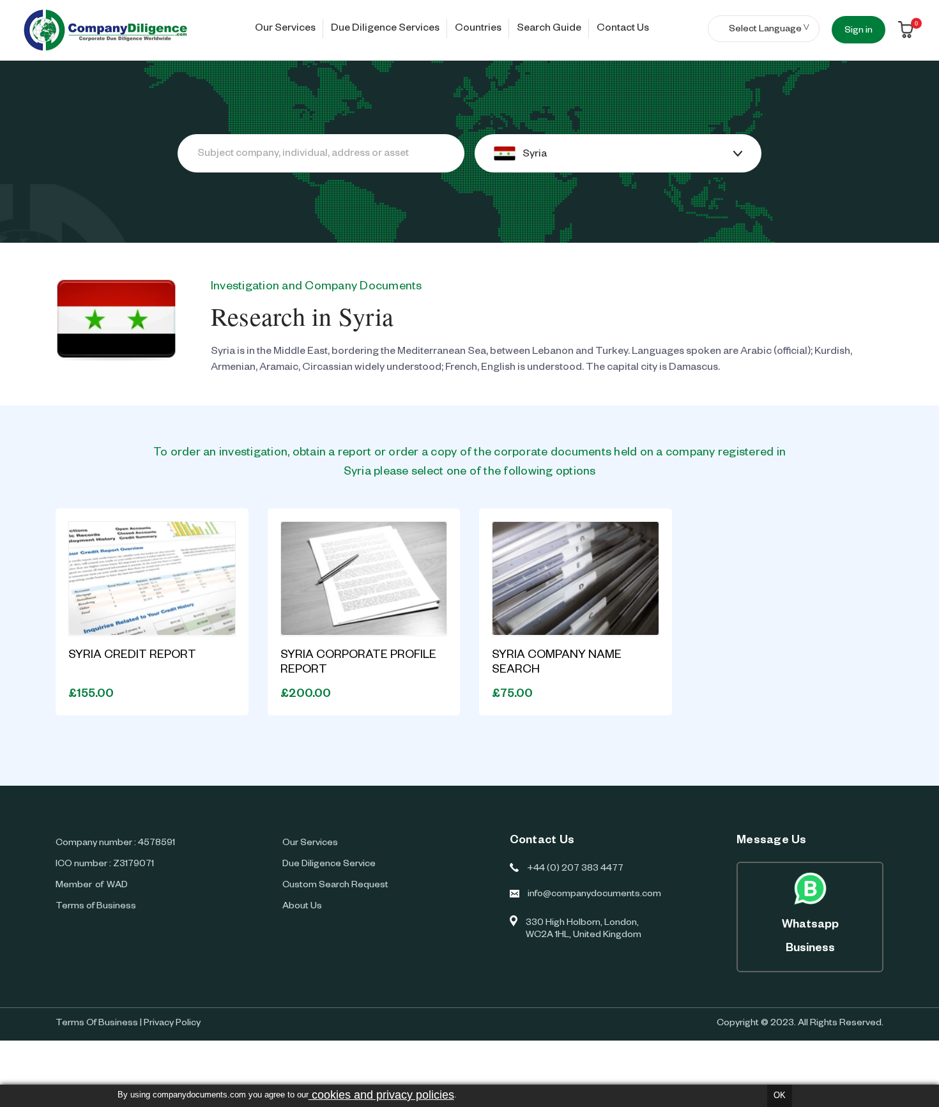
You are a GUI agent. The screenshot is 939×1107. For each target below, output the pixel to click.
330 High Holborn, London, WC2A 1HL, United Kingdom (583, 930)
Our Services (285, 29)
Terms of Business (96, 907)
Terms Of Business (97, 1024)
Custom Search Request (335, 886)
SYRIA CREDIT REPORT (132, 656)
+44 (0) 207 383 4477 (575, 869)
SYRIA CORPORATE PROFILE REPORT (358, 663)
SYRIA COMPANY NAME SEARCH (557, 663)
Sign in (858, 31)
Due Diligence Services (385, 29)
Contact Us (623, 29)
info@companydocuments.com (594, 895)
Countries (478, 29)
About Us (302, 907)
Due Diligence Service (329, 865)
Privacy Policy (172, 1024)
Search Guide (549, 29)
